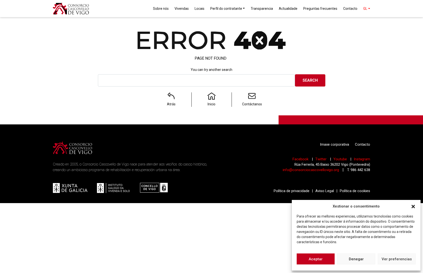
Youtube (340, 159)
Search (310, 80)
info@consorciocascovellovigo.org (311, 170)
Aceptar (316, 259)
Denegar (356, 259)
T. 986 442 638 (358, 170)
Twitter (321, 159)
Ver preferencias (397, 259)
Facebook (301, 159)
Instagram (362, 159)
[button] (413, 206)
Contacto (362, 144)
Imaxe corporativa (334, 144)
